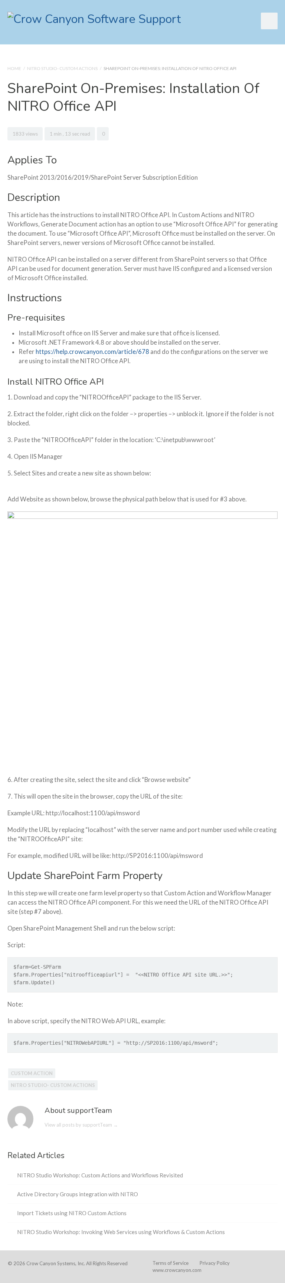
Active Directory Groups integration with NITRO (77, 1194)
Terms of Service (171, 1263)
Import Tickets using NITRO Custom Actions (72, 1213)
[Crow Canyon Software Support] (94, 18)
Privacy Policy (215, 1263)
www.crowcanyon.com (177, 1270)
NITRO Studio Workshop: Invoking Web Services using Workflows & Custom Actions (121, 1232)
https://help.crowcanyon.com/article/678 (92, 351)
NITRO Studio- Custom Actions (62, 68)
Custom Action (32, 1073)
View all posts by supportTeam (81, 1125)
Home (14, 68)
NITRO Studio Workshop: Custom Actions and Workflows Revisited (100, 1175)
